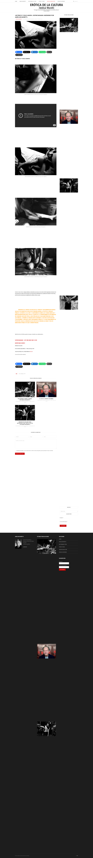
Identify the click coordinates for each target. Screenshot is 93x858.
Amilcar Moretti (19, 19)
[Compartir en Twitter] (21, 374)
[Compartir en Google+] (23, 374)
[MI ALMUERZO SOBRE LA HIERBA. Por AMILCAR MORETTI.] (25, 389)
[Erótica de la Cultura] (46, 8)
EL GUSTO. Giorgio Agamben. (46, 398)
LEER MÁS (25, 546)
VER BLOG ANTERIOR (61, 1)
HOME (16, 1)
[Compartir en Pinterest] (25, 374)
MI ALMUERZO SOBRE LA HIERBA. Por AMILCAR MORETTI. (25, 399)
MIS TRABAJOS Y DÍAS (32, 1)
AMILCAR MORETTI (23, 1)
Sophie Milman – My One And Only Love (26, 340)
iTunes (31, 351)
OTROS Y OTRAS (42, 1)
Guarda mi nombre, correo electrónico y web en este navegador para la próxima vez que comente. (34, 450)
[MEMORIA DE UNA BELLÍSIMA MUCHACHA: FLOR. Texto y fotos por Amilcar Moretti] (25, 412)
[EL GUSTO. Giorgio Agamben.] (46, 389)
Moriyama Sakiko (20, 343)
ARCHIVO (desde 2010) (51, 1)
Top (77, 855)
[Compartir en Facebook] (19, 374)
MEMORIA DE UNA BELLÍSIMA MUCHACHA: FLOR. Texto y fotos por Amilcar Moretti (25, 423)
